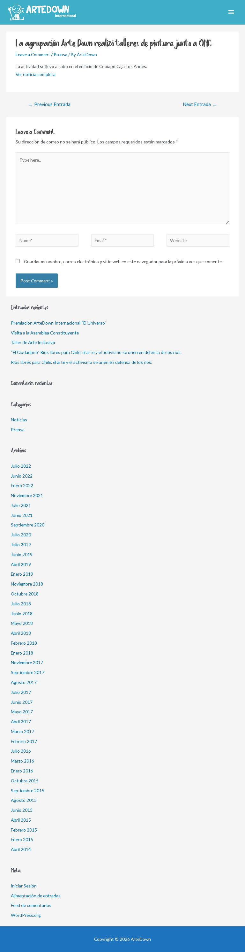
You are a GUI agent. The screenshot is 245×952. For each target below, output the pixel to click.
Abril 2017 (21, 721)
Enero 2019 (22, 574)
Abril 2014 (21, 849)
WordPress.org (26, 915)
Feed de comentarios (31, 905)
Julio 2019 (21, 544)
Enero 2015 (22, 839)
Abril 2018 (21, 633)
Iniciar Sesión (24, 885)
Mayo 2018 (22, 623)
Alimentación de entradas (36, 895)
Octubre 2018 (25, 593)
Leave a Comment (33, 54)
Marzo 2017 (22, 731)
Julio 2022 (21, 466)
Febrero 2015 (24, 830)
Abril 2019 (21, 564)
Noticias (19, 419)
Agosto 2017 (24, 682)
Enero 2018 (22, 653)
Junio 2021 (22, 515)
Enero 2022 (22, 485)
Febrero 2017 (24, 741)
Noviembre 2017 (27, 662)
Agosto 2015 (24, 800)
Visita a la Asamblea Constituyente (45, 332)
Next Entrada (200, 104)
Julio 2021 (21, 505)
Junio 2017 (22, 702)
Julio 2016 (21, 751)
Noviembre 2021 (27, 495)
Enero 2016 (22, 770)
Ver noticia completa (36, 74)
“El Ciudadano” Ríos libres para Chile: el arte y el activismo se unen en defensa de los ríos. (96, 352)
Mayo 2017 (22, 711)
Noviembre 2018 (27, 584)
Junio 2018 (22, 613)
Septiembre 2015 (27, 790)
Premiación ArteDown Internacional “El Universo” (58, 323)
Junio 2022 (22, 476)
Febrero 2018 (24, 643)
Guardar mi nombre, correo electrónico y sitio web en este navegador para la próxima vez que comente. (123, 261)
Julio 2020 (21, 534)
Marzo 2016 (22, 761)
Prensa (60, 54)
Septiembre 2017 (27, 672)
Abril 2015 (21, 820)
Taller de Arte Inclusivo (33, 342)
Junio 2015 (22, 810)
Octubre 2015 (25, 780)
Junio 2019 (22, 554)
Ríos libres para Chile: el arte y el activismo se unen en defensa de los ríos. (81, 362)
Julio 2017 (21, 692)
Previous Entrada (49, 104)
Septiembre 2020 (27, 524)
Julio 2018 (21, 603)
